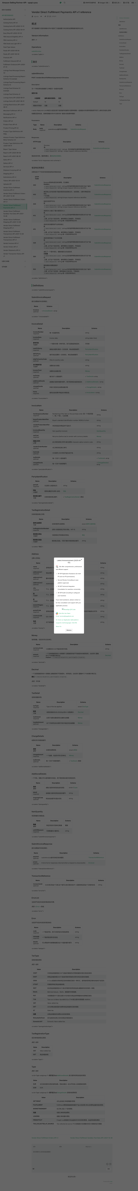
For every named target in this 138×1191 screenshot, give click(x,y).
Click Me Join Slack (64, 613)
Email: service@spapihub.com (65, 616)
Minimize (69, 630)
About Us (58, 626)
